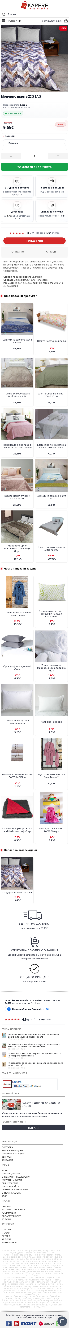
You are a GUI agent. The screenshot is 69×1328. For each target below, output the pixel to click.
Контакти (7, 1160)
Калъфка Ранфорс (51, 721)
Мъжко (6, 1233)
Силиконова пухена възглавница (17, 722)
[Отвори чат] (62, 1321)
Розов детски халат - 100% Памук (51, 830)
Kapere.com (19, 1315)
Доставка (7, 1147)
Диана (23, 104)
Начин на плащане (12, 1150)
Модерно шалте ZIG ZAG (17, 892)
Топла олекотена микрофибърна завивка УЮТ (51, 667)
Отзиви (51, 251)
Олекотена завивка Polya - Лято (51, 497)
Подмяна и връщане (13, 1153)
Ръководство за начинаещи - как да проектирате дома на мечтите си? (35, 1064)
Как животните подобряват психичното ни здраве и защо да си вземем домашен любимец (34, 1045)
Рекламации (9, 1213)
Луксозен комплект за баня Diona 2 (51, 776)
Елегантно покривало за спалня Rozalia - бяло (51, 446)
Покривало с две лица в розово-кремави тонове (17, 446)
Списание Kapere (11, 1193)
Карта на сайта (10, 1186)
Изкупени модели (12, 1180)
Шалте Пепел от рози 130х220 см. (17, 497)
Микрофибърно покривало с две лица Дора (17, 548)
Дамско (6, 1229)
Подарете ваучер (11, 1216)
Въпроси (7, 1157)
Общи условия (10, 1183)
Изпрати (33, 1127)
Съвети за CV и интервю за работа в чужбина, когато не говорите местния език (34, 1054)
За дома (6, 1239)
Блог (4, 1196)
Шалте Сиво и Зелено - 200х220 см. (51, 395)
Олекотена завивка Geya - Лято (17, 341)
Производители (11, 1173)
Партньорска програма (15, 1189)
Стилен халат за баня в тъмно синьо (17, 614)
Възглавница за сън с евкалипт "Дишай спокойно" (51, 613)
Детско (6, 1236)
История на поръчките (15, 1209)
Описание (18, 251)
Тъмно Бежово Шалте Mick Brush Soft (17, 395)
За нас (5, 1170)
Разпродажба (9, 1242)
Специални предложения (16, 1177)
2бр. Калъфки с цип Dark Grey (17, 668)
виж (62, 215)
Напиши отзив (34, 240)
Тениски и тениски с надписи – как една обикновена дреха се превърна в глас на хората (33, 1035)
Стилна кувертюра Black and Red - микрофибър (17, 830)
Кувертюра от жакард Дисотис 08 (51, 548)
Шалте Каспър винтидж (51, 340)
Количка (6, 1219)
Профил (6, 1206)
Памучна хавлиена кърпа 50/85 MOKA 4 (17, 776)
